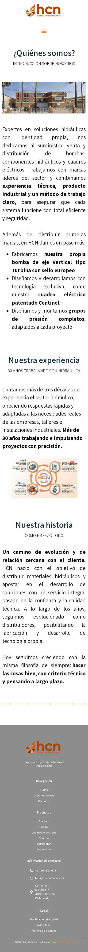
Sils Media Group (64, 942)
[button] (44, 31)
